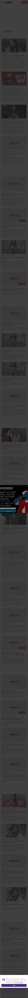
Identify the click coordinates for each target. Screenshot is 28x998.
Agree (14, 985)
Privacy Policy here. (19, 982)
